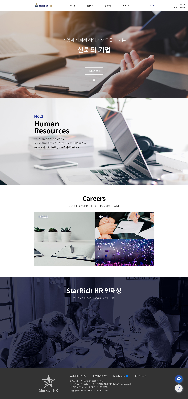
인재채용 (108, 6)
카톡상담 (178, 379)
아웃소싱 (43, 216)
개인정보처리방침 (99, 376)
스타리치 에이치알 (78, 376)
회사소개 (71, 6)
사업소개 (90, 6)
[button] (89, 80)
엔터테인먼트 (106, 244)
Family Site (119, 376)
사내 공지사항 (140, 376)
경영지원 (103, 216)
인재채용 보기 (94, 71)
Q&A (152, 6)
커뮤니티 (126, 6)
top (179, 388)
